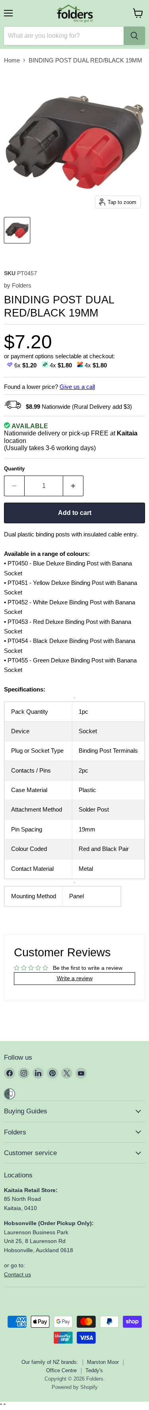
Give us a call (77, 386)
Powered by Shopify (75, 1387)
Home (12, 60)
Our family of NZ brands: (49, 1362)
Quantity (14, 469)
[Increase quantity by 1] (73, 486)
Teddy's (94, 1370)
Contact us (17, 1274)
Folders (21, 285)
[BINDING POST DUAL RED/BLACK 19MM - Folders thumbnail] (17, 230)
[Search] (134, 36)
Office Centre (61, 1370)
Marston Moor (103, 1362)
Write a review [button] (75, 978)
